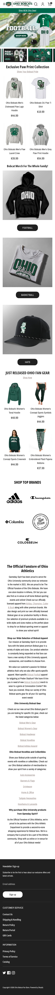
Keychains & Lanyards (27, 804)
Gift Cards (7, 935)
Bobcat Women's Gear (27, 728)
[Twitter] (4, 972)
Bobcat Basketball (32, 682)
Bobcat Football (33, 674)
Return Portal (9, 930)
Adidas (29, 603)
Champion (37, 603)
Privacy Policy (9, 951)
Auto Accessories (27, 775)
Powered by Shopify (36, 987)
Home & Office (27, 792)
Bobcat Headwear (27, 734)
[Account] (42, 3)
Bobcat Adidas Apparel (27, 746)
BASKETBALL (27, 295)
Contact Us (8, 914)
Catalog (6, 961)
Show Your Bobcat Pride (27, 71)
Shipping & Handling (12, 919)
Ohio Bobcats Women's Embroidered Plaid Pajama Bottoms (40, 459)
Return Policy (9, 925)
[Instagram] (13, 972)
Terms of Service (10, 956)
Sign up (12, 894)
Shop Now (27, 377)
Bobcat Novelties (27, 740)
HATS (27, 362)
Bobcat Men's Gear (27, 722)
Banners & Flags (27, 780)
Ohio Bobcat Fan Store (22, 987)
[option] (27, 30)
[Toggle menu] (3, 4)
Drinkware (27, 786)
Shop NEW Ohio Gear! (27, 10)
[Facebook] (8, 972)
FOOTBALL (27, 227)
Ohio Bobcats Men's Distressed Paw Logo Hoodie (14, 106)
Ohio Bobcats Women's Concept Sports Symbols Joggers (40, 412)
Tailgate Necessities (27, 798)
